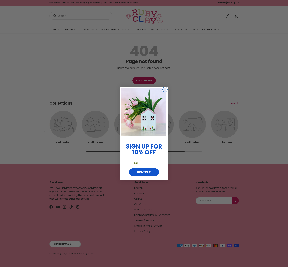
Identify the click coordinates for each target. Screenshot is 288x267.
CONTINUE (144, 172)
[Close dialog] (165, 89)
